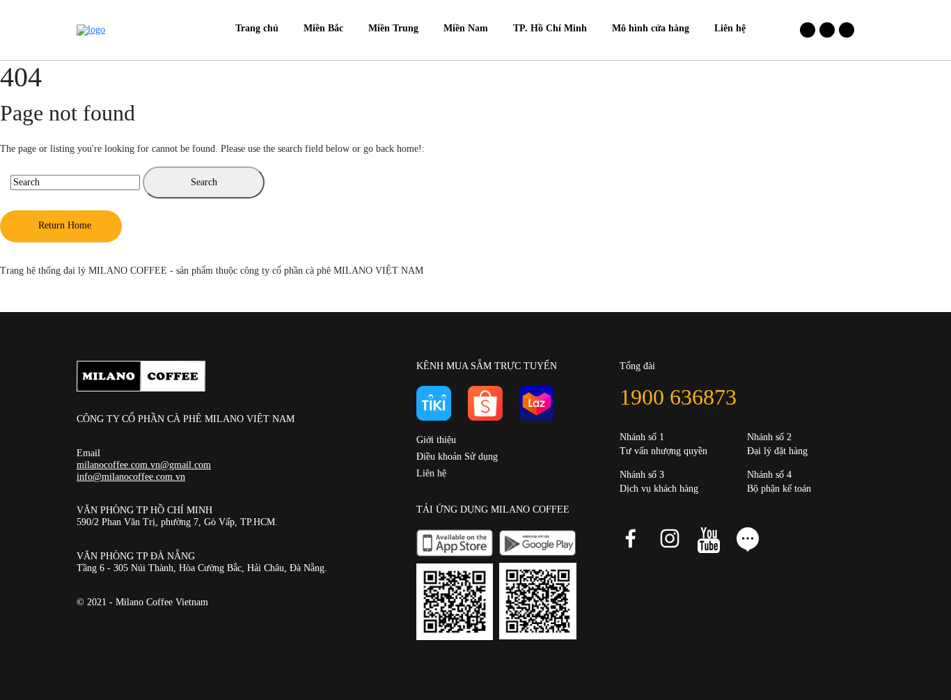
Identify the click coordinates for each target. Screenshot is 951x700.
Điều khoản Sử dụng (457, 456)
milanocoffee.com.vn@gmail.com (144, 465)
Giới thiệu (436, 440)
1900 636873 (678, 397)
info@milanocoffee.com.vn (131, 477)
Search (204, 182)
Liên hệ (431, 473)
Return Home (64, 225)
